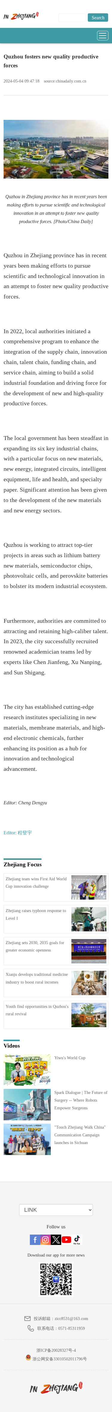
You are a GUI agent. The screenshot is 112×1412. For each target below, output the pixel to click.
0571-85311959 (71, 1328)
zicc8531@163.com (71, 1318)
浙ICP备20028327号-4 (56, 1350)
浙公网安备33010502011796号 (59, 1359)
